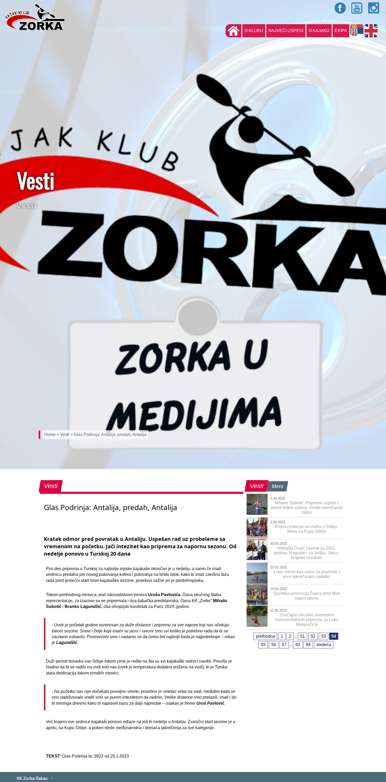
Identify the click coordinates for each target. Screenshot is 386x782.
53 (323, 636)
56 (273, 644)
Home (50, 434)
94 (308, 644)
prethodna (265, 636)
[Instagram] (374, 8)
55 (263, 644)
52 (313, 636)
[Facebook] (340, 8)
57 (284, 644)
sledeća (323, 644)
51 (302, 636)
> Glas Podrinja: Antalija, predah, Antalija (108, 434)
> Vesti (63, 434)
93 (297, 644)
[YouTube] (357, 8)
